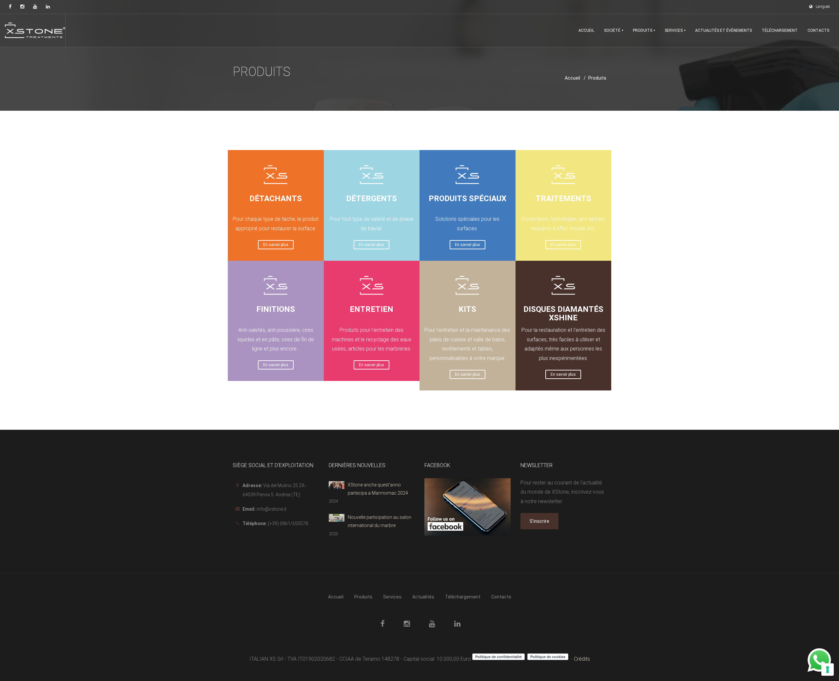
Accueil (572, 78)
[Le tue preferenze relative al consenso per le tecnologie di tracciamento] (827, 669)
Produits (363, 596)
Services (392, 596)
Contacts (501, 596)
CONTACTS (818, 30)
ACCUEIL (586, 30)
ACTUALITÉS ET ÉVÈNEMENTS (723, 30)
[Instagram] (22, 6)
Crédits (582, 659)
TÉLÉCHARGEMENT (780, 30)
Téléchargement (462, 596)
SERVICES (674, 30)
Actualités (423, 596)
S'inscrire (539, 521)
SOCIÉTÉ (612, 30)
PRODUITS (643, 30)
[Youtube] (35, 6)
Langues (823, 6)
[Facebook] (10, 6)
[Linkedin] (48, 6)
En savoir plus (275, 244)
